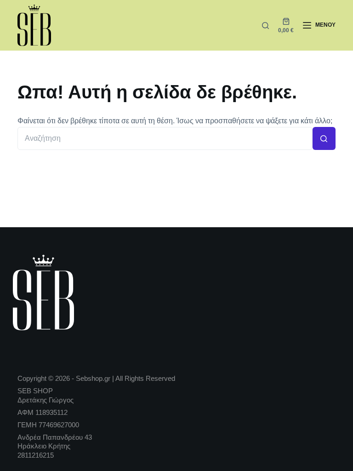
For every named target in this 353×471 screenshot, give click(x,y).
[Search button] (324, 138)
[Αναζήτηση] (265, 25)
